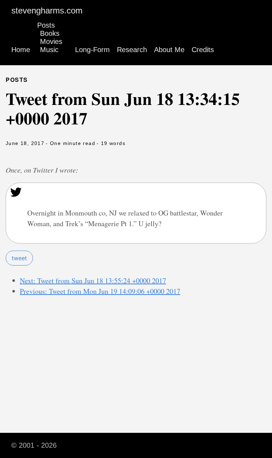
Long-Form (92, 50)
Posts (46, 25)
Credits (203, 50)
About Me (169, 50)
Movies (51, 41)
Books (50, 33)
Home (20, 50)
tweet (19, 258)
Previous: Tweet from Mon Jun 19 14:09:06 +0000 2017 (100, 291)
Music (49, 50)
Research (132, 50)
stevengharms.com (47, 10)
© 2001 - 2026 (34, 445)
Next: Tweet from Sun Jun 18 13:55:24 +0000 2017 (93, 280)
